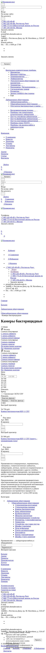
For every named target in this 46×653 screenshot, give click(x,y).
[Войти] (2, 229)
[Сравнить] (3, 429)
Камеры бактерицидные (25, 509)
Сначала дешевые (8, 342)
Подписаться (6, 547)
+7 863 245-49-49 (8, 21)
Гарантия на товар (8, 590)
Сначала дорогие (8, 344)
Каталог (4, 554)
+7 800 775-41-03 (20, 26)
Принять (38, 640)
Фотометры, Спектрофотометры (28, 520)
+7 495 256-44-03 (11, 28)
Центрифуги (20, 532)
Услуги (4, 562)
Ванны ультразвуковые (24, 535)
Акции (3, 556)
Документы (10, 146)
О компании (11, 137)
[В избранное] (3, 426)
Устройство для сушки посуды (27, 524)
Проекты (4, 558)
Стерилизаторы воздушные (26, 505)
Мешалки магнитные (23, 516)
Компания (5, 565)
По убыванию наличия (10, 348)
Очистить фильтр (17, 401)
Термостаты (20, 522)
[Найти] (3, 18)
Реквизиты (10, 148)
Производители (7, 560)
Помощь (4, 581)
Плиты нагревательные (24, 530)
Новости (9, 139)
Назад (13, 269)
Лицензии (10, 141)
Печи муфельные (22, 528)
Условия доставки (8, 588)
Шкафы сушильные (23, 526)
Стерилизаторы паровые (25, 507)
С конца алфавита (8, 336)
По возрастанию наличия (11, 346)
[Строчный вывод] (3, 403)
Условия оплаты (7, 586)
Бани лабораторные (23, 511)
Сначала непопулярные (10, 338)
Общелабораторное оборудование (25, 503)
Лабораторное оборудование (18, 501)
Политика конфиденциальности (19, 647)
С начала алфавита (8, 334)
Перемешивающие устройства (27, 518)
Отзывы (9, 143)
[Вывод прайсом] (4, 403)
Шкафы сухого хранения (25, 537)
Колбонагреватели (22, 513)
